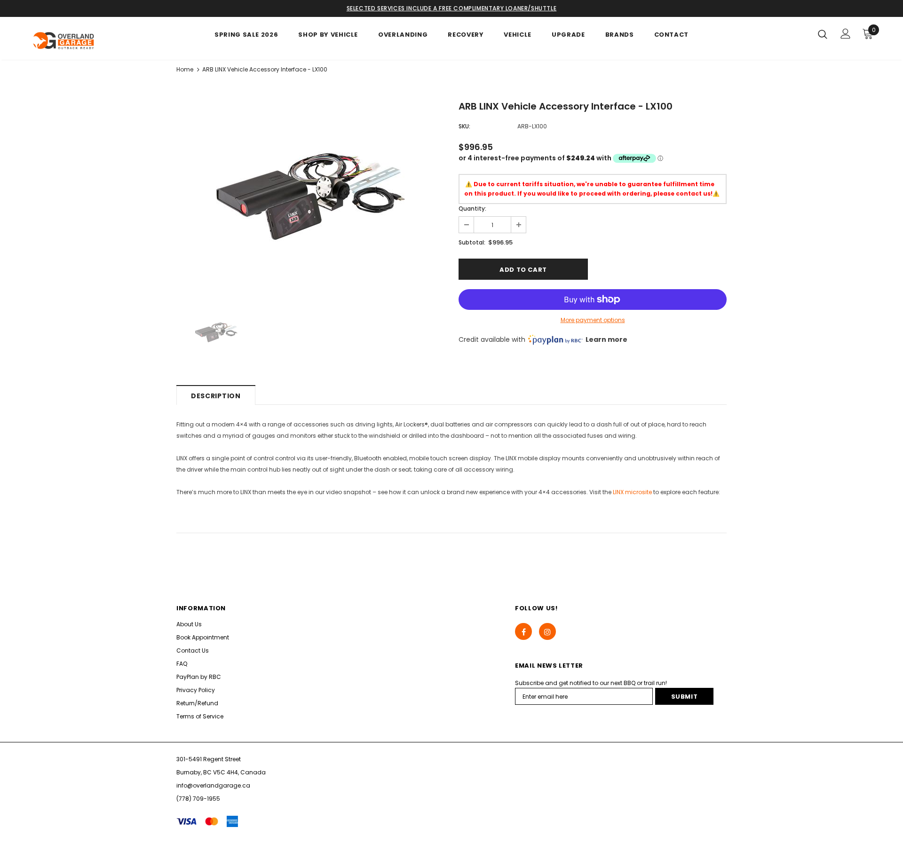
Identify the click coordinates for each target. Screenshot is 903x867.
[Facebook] (523, 631)
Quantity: (472, 209)
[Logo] (84, 40)
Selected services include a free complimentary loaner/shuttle (452, 8)
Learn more (606, 339)
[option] (310, 196)
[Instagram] (547, 631)
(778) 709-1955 (198, 799)
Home (184, 69)
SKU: (464, 126)
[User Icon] (845, 33)
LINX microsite (632, 492)
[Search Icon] (822, 34)
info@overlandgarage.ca (213, 785)
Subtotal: (472, 242)
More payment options (593, 320)
